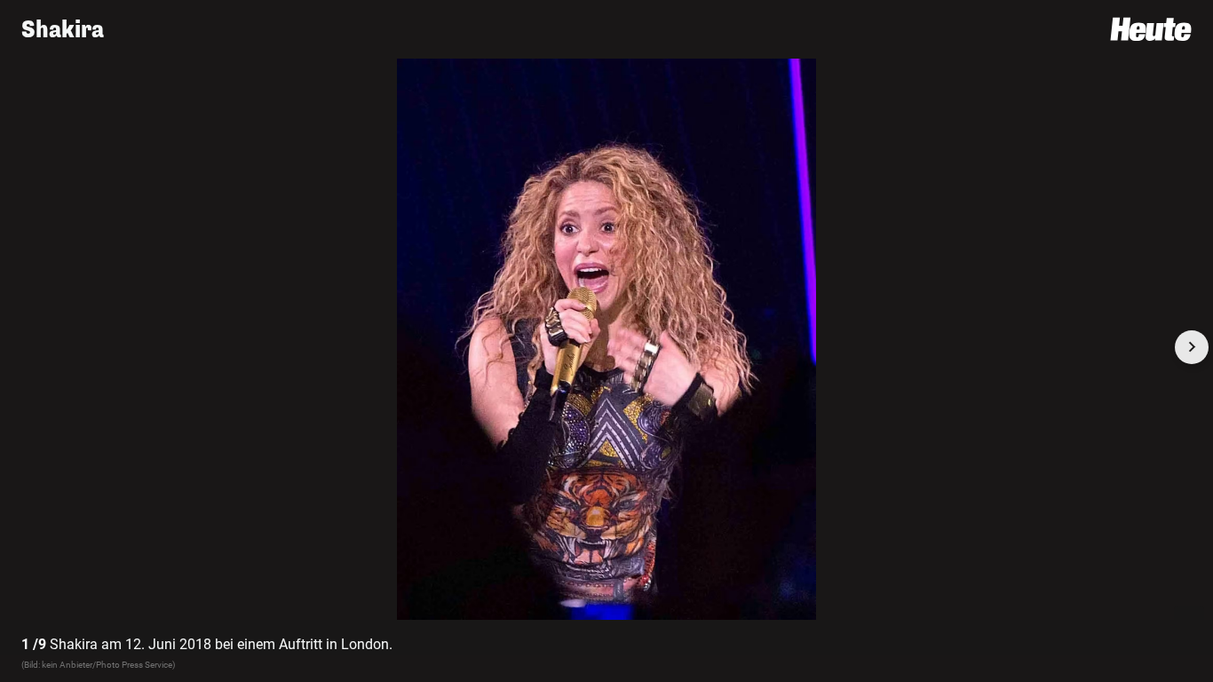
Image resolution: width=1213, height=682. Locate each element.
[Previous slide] (21, 347)
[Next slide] (1192, 347)
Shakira (62, 29)
